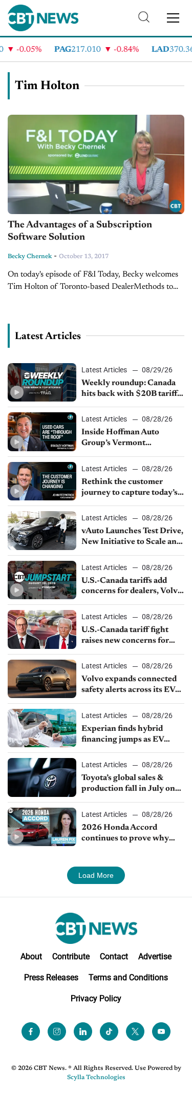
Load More (96, 875)
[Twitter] (135, 1031)
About (31, 956)
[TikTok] (109, 1031)
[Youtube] (161, 1031)
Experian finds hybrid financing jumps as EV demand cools (122, 735)
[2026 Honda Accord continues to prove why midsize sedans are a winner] (42, 827)
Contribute (71, 956)
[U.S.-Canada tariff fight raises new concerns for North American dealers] (42, 629)
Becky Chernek (30, 257)
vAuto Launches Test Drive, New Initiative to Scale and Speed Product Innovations (132, 537)
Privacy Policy (96, 998)
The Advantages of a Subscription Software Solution (80, 231)
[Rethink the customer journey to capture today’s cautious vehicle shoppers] (42, 481)
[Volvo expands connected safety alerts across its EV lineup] (42, 679)
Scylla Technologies (96, 1078)
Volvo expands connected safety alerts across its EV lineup (129, 685)
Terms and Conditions (128, 977)
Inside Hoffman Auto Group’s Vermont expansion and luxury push (131, 438)
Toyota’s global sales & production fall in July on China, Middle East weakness (128, 784)
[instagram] (57, 1031)
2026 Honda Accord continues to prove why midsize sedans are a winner (132, 834)
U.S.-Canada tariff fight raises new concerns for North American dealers (125, 636)
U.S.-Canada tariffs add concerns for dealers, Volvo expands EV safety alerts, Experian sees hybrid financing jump (131, 587)
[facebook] (31, 1031)
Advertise (155, 956)
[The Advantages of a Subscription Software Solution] (96, 164)
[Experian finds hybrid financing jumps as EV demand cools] (42, 728)
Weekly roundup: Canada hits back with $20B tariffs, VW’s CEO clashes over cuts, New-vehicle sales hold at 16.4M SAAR (132, 389)
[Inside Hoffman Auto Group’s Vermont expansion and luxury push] (42, 431)
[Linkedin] (83, 1031)
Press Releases (51, 977)
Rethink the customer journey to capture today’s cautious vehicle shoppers (129, 488)
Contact (114, 956)
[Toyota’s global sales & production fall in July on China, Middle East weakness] (42, 777)
